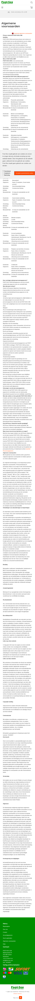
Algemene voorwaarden (9, 941)
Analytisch (7, 173)
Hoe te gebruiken (7, 938)
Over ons (5, 929)
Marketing (7, 175)
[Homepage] (9, 2)
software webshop (17, 993)
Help (4, 944)
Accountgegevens (7, 935)
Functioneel (7, 171)
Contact (5, 932)
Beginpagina (6, 926)
